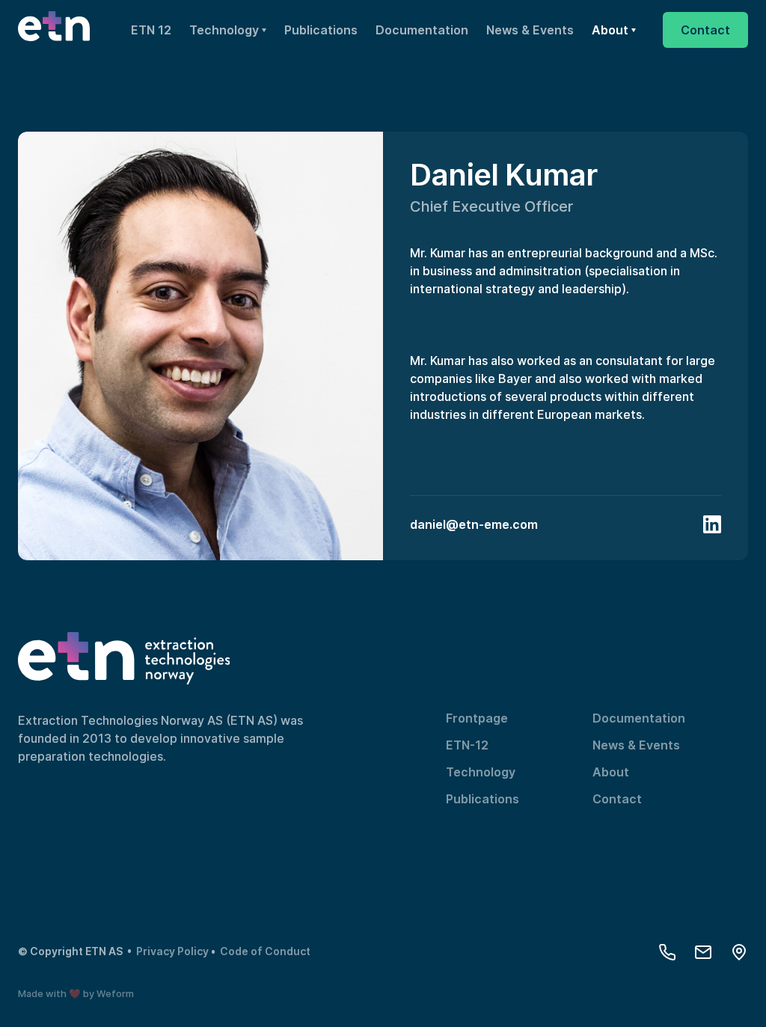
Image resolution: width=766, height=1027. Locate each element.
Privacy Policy (173, 951)
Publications (321, 29)
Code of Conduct (265, 951)
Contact (617, 798)
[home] (54, 30)
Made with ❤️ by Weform (76, 993)
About (610, 771)
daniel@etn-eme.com (474, 524)
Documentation (422, 29)
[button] (227, 30)
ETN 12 (151, 29)
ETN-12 (467, 745)
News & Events (530, 29)
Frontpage (477, 718)
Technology (480, 771)
